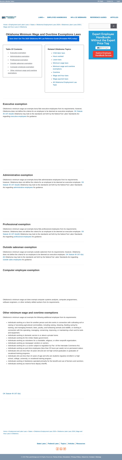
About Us (85, 457)
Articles (71, 444)
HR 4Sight (100, 1)
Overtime (56, 72)
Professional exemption (19, 60)
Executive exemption (18, 53)
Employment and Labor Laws (19, 24)
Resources (80, 444)
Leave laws (57, 60)
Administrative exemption (19, 56)
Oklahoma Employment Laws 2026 (48, 24)
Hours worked (58, 56)
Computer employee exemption (22, 67)
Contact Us (110, 1)
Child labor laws (59, 53)
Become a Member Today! (7, 1)
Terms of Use (57, 457)
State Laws (41, 444)
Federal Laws (53, 444)
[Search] (113, 26)
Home (5, 24)
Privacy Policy (76, 457)
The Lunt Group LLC (33, 457)
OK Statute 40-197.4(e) (12, 394)
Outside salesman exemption (21, 63)
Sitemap (98, 457)
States (32, 24)
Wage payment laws (60, 79)
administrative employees (23, 187)
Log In (118, 1)
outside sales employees (12, 260)
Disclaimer (66, 457)
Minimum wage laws (60, 63)
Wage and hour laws (60, 76)
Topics (63, 444)
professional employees (23, 237)
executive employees (19, 116)
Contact (91, 457)
